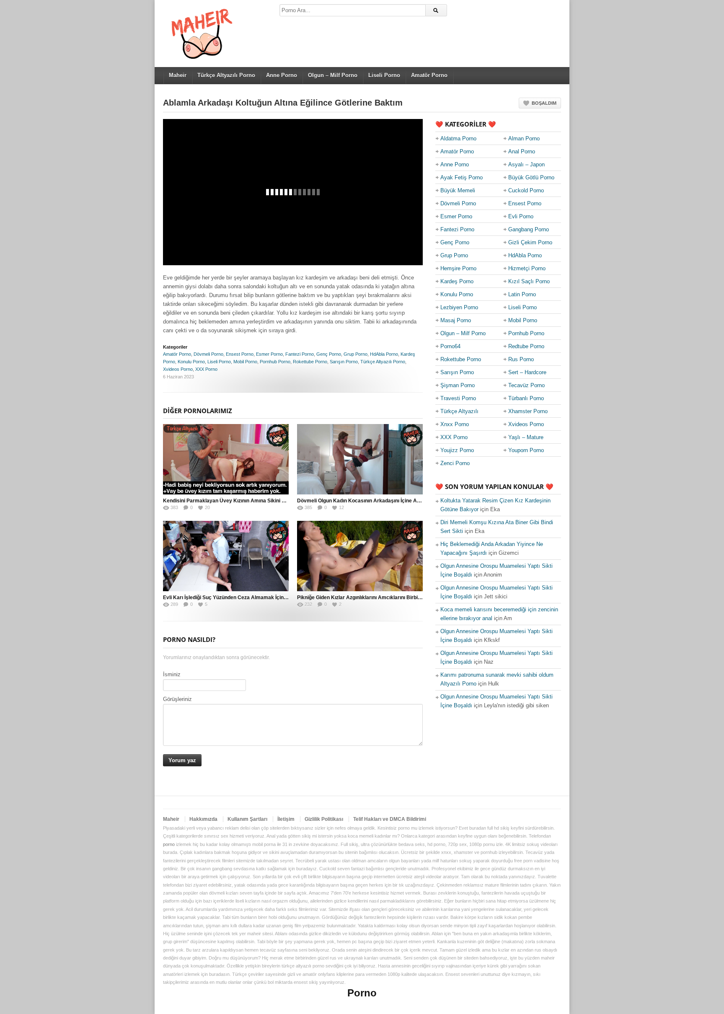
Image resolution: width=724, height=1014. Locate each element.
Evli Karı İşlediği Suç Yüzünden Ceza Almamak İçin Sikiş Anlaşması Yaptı (249, 597)
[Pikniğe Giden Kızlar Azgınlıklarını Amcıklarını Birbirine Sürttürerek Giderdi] (360, 556)
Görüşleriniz (177, 699)
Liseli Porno (384, 75)
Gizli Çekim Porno (530, 242)
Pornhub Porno (275, 361)
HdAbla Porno (384, 354)
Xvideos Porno (178, 369)
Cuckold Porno (526, 190)
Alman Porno (524, 138)
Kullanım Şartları (247, 819)
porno (169, 844)
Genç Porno (328, 354)
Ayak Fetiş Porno (461, 177)
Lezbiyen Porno (459, 307)
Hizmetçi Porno (527, 268)
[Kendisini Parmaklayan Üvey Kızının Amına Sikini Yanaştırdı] (226, 459)
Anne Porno (281, 75)
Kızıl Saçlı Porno (529, 281)
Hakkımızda (203, 819)
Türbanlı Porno (526, 398)
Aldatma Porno (458, 138)
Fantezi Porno (299, 354)
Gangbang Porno (528, 229)
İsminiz (172, 674)
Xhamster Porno (528, 411)
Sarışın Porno (344, 361)
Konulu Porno (191, 361)
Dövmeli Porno (208, 354)
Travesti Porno (458, 398)
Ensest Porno (239, 354)
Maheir (177, 75)
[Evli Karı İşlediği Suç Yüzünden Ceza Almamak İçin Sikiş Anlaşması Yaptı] (226, 556)
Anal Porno (521, 151)
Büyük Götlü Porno (531, 177)
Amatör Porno (429, 75)
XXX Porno (206, 369)
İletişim (286, 819)
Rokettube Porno (310, 361)
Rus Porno (521, 359)
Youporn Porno (526, 450)
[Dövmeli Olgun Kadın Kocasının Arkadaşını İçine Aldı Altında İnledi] (360, 459)
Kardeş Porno (456, 281)
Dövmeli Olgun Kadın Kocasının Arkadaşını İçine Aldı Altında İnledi (375, 501)
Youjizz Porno (457, 450)
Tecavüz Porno (526, 385)
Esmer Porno (269, 354)
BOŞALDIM (544, 103)
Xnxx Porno (454, 424)
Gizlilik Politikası (324, 819)
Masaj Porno (455, 320)
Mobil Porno (245, 361)
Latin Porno (522, 294)
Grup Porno (355, 354)
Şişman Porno (457, 385)
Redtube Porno (526, 346)
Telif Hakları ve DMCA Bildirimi (389, 819)
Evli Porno (520, 216)
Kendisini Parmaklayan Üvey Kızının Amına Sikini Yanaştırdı (234, 501)
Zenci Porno (455, 463)
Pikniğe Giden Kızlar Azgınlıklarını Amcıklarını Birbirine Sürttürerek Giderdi (385, 597)
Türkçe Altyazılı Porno (226, 75)
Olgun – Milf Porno (332, 75)
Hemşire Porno (458, 268)
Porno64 (450, 346)
